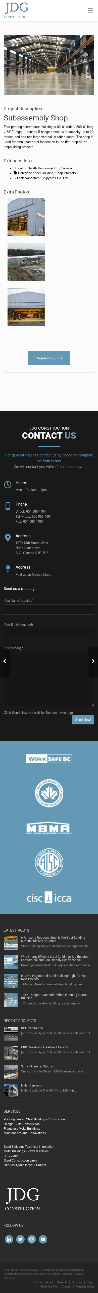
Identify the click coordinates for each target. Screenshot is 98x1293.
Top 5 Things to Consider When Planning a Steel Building (54, 996)
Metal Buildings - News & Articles (26, 1151)
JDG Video (11, 1156)
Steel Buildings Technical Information (29, 1146)
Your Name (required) (18, 600)
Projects (62, 1282)
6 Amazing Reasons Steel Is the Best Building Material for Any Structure (53, 939)
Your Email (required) (18, 624)
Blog (89, 1282)
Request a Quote (49, 358)
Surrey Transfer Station (37, 1066)
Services (77, 1282)
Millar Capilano (31, 1085)
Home (38, 1282)
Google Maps (41, 574)
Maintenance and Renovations (25, 1133)
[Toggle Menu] (90, 10)
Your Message (13, 648)
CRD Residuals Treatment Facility (44, 1047)
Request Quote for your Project (25, 1165)
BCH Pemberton (32, 1028)
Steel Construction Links (20, 1160)
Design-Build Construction (22, 1124)
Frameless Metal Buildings (22, 1128)
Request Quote (85, 1286)
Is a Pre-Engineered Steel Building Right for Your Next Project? (54, 977)
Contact (66, 1286)
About (49, 1282)
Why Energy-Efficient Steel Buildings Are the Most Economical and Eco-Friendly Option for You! (55, 958)
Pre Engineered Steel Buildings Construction (34, 1119)
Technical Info (49, 1286)
